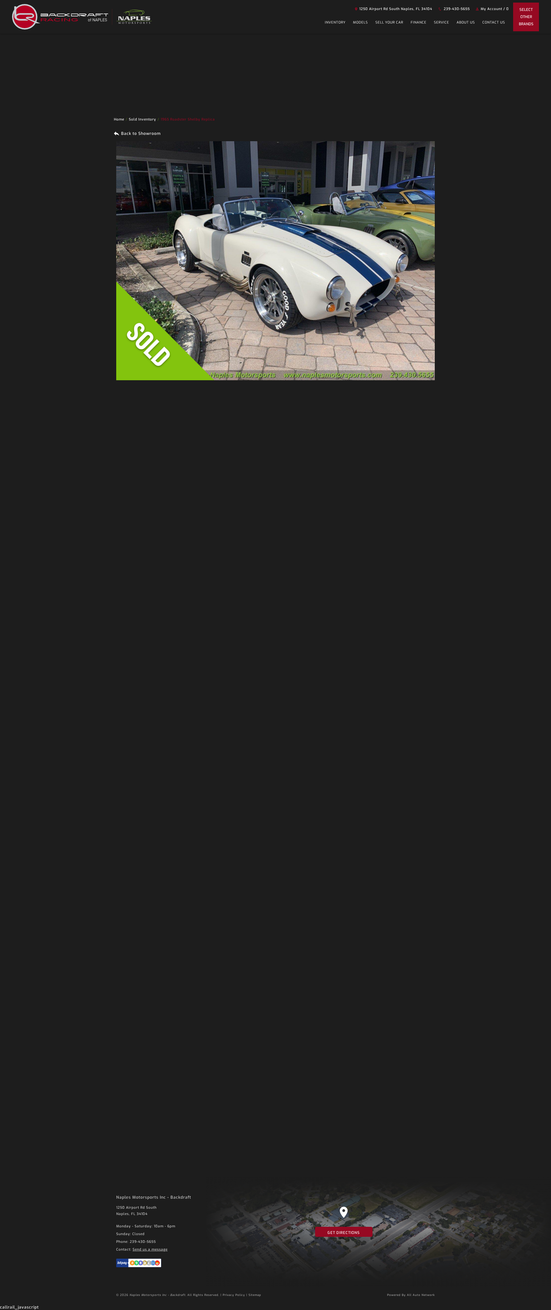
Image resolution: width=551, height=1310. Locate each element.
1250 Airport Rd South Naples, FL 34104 (395, 9)
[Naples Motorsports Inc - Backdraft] (62, 16)
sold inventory (142, 119)
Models (360, 22)
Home (119, 119)
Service (441, 22)
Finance (418, 22)
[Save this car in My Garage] (265, 65)
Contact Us (493, 22)
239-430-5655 (456, 9)
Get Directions (343, 1232)
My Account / (494, 9)
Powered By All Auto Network (411, 1295)
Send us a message (150, 1249)
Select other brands (526, 16)
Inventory (335, 22)
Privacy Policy (234, 1295)
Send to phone (217, 455)
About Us (466, 22)
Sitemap (255, 1295)
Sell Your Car (389, 22)
